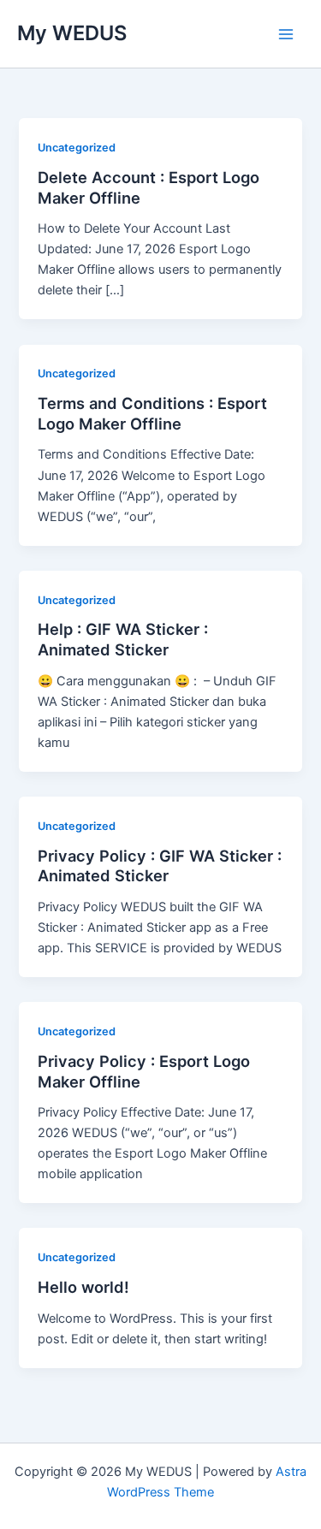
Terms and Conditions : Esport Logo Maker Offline (152, 413)
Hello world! (83, 1286)
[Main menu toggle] (286, 34)
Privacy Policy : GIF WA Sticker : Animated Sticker (160, 866)
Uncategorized (77, 147)
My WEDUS (72, 33)
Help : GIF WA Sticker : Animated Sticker (123, 639)
